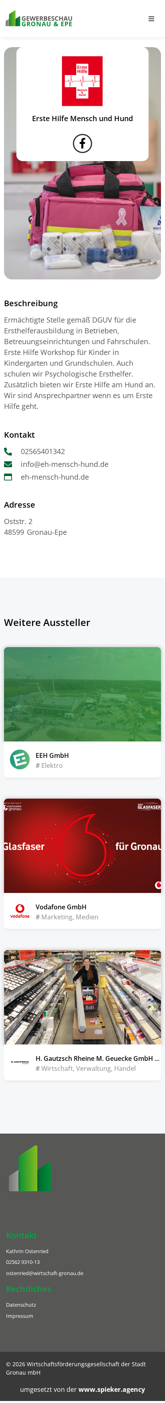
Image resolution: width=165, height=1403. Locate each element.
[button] (151, 19)
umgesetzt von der (82, 1389)
